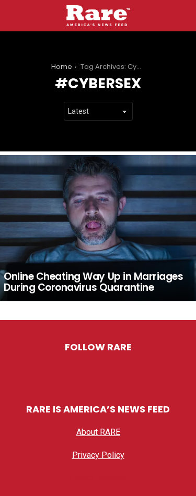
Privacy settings (98, 478)
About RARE (98, 432)
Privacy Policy (98, 455)
